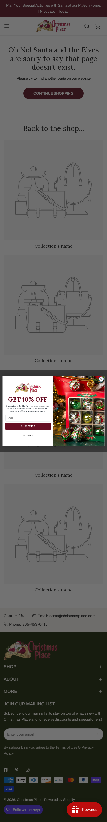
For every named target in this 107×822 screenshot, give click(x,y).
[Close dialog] (101, 379)
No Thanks (28, 435)
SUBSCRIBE (28, 426)
